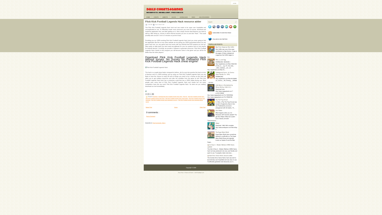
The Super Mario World (222, 132)
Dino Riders (219, 110)
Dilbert (217, 123)
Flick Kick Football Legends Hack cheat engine (176, 98)
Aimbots (165, 17)
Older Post (202, 107)
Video (193, 17)
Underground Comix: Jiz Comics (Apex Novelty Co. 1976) (225, 73)
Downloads (184, 17)
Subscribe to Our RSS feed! (221, 33)
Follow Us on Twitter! (220, 39)
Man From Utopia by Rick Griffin (225, 47)
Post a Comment (150, 116)
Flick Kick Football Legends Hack (196, 96)
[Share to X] (151, 94)
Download (155, 96)
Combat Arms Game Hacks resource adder (219, 155)
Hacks (174, 17)
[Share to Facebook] (153, 94)
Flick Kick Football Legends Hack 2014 (155, 98)
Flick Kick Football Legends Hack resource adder (173, 21)
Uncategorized (204, 17)
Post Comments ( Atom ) (159, 123)
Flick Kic (185, 96)
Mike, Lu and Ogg (221, 60)
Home (234, 3)
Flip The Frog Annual (222, 100)
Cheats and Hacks (189, 172)
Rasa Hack (181, 172)
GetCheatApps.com (199, 172)
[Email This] (146, 94)
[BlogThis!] (148, 94)
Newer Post (149, 107)
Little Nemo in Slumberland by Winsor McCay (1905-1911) (224, 86)
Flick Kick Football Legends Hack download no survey (164, 100)
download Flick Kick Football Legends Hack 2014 (170, 96)
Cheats (156, 17)
